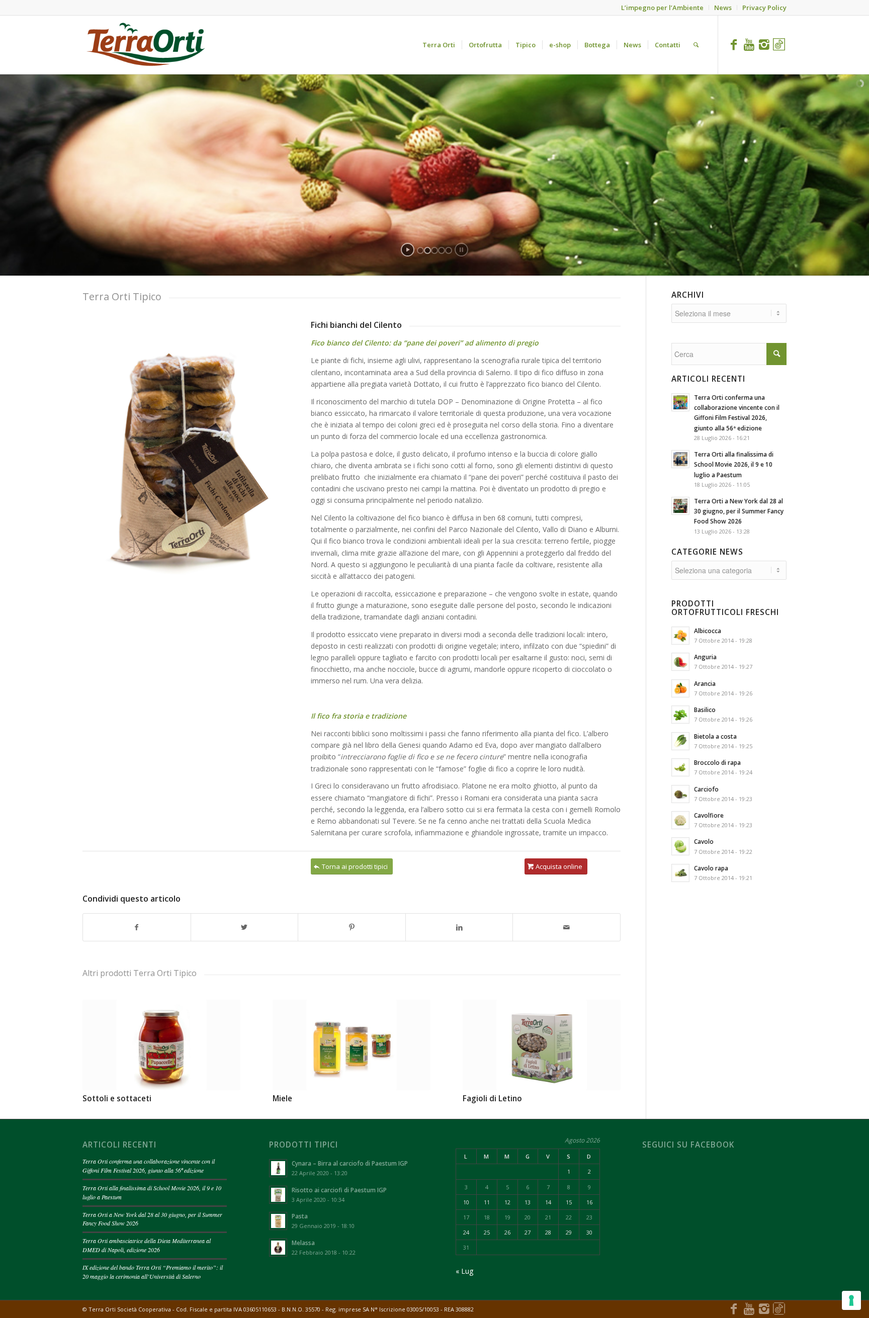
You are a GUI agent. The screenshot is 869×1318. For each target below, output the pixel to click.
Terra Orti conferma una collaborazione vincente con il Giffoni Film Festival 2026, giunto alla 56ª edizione (148, 1165)
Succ (605, 1039)
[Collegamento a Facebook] (733, 44)
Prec (97, 1039)
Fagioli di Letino (492, 1098)
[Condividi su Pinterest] (351, 927)
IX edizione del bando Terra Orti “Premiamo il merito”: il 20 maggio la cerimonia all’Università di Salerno (152, 1271)
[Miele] (351, 1045)
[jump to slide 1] (420, 250)
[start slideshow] (407, 249)
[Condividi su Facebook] (137, 927)
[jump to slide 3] (434, 250)
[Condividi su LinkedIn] (459, 927)
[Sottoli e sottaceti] (161, 1045)
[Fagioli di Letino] (542, 1045)
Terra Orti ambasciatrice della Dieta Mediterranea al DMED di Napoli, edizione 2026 (146, 1245)
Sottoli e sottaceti (116, 1098)
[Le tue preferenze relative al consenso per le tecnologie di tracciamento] (851, 1300)
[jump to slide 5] (448, 250)
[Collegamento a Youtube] (748, 44)
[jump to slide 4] (441, 250)
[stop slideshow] (461, 249)
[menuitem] (439, 45)
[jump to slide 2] (427, 250)
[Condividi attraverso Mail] (566, 927)
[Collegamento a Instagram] (763, 44)
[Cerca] (696, 45)
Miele (282, 1098)
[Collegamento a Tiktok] (779, 44)
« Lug (464, 1271)
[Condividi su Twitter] (244, 927)
